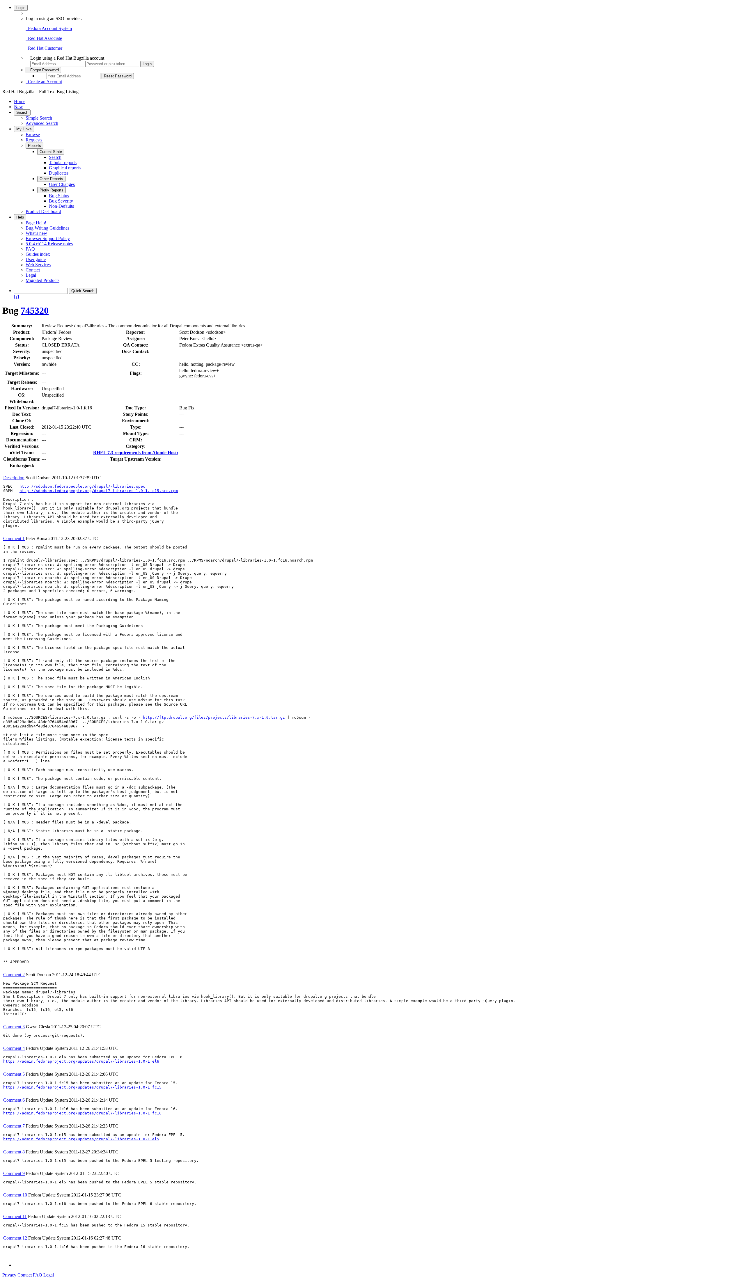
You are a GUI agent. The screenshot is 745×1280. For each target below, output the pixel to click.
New (18, 106)
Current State (51, 152)
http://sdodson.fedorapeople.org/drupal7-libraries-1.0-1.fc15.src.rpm (98, 491)
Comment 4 (14, 1048)
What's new (36, 233)
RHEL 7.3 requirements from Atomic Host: (135, 452)
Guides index (38, 254)
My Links (24, 129)
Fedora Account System (49, 28)
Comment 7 (14, 1125)
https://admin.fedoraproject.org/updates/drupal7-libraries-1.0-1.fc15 (82, 1087)
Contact (33, 269)
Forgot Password (43, 70)
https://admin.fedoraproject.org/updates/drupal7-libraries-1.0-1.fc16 (82, 1113)
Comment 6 (14, 1100)
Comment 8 (14, 1151)
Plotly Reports (51, 190)
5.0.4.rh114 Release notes (49, 243)
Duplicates (58, 173)
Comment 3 (14, 1026)
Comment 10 (15, 1194)
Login (20, 8)
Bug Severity (61, 200)
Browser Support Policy (48, 238)
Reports (34, 145)
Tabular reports (63, 162)
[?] (16, 296)
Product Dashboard (43, 211)
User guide (36, 259)
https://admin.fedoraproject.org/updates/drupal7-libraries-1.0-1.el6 (81, 1061)
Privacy (9, 1274)
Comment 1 (14, 538)
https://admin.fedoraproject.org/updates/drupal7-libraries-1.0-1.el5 (81, 1139)
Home (19, 101)
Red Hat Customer (44, 48)
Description (13, 477)
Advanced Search (42, 123)
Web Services (38, 264)
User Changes (62, 184)
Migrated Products (42, 280)
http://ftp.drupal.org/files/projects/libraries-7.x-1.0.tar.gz (214, 717)
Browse (33, 134)
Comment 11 (15, 1216)
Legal (31, 275)
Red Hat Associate (44, 38)
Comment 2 (14, 974)
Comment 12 (15, 1237)
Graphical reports (65, 167)
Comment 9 (14, 1173)
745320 (35, 310)
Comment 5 (14, 1074)
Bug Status (59, 195)
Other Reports (51, 179)
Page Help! (36, 222)
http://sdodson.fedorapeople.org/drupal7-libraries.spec (82, 486)
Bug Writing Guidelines (47, 228)
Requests (34, 139)
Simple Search (39, 118)
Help (20, 217)
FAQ (30, 248)
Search (22, 112)
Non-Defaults (61, 206)
